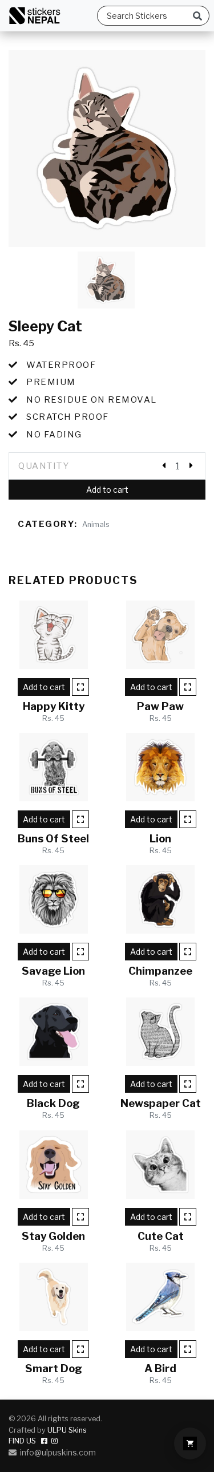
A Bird (160, 1368)
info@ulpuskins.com (56, 1452)
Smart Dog (53, 1368)
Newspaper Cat (160, 1103)
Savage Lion (53, 971)
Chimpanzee (160, 971)
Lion (160, 838)
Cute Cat (161, 1236)
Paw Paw (160, 706)
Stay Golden (53, 1236)
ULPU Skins (67, 1430)
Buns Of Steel (53, 838)
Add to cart (107, 489)
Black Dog (53, 1103)
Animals (96, 524)
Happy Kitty (53, 706)
